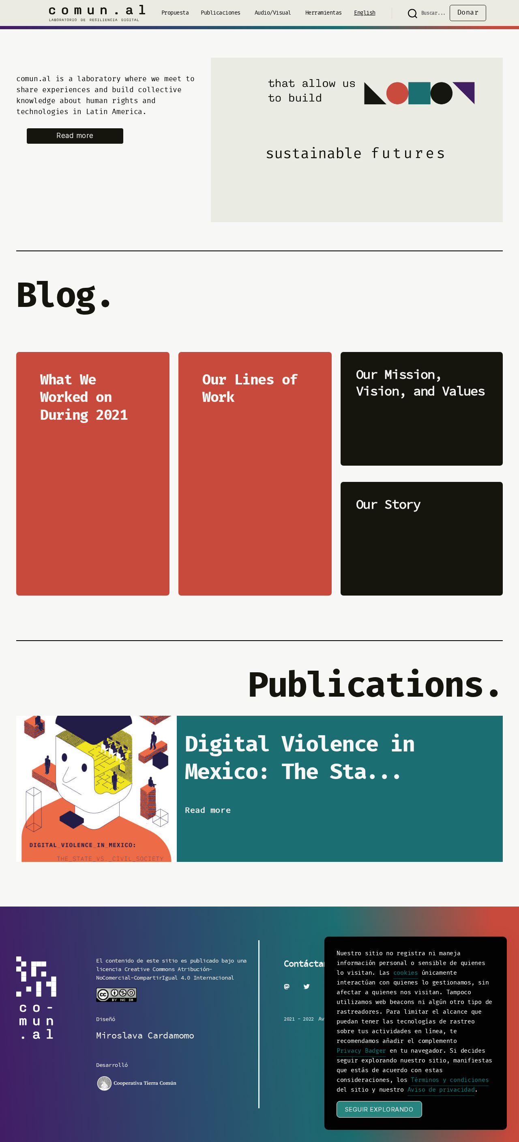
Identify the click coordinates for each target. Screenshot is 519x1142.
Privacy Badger (361, 1051)
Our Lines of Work (250, 389)
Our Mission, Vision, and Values (420, 383)
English (364, 13)
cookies (405, 973)
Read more (75, 136)
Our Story (388, 504)
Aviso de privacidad (441, 1090)
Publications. (375, 687)
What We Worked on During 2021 (83, 398)
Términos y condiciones (450, 1080)
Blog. (65, 297)
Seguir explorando (379, 1109)
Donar (468, 12)
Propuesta (175, 13)
